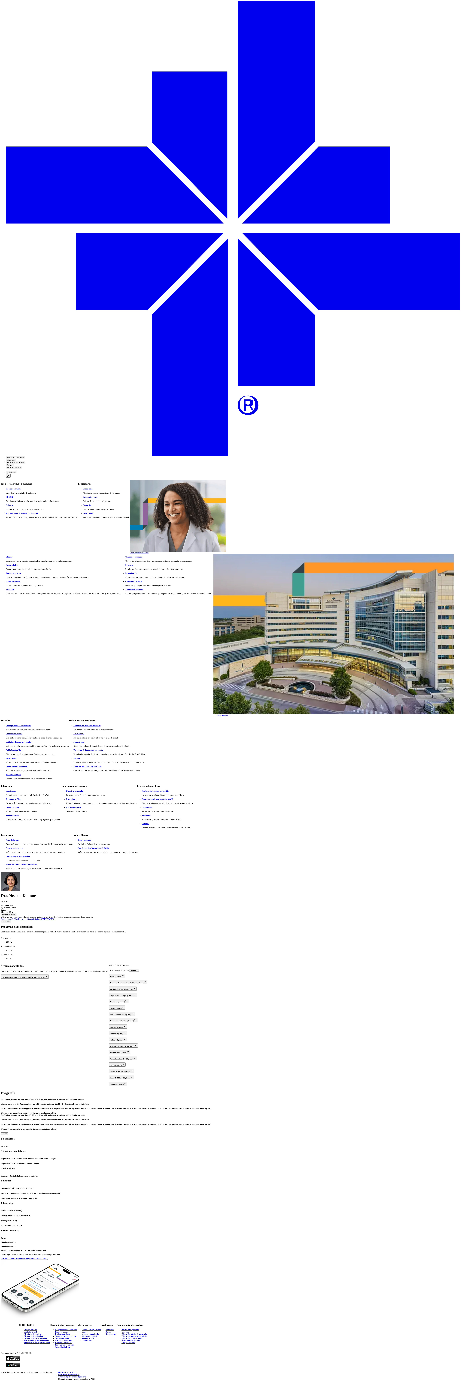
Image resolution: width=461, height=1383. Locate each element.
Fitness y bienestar (13, 581)
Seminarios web (12, 815)
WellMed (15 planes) (117, 1084)
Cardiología (87, 489)
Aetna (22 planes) (115, 976)
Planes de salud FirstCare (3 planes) (122, 1021)
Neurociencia (88, 513)
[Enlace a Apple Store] (13, 1360)
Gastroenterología (90, 497)
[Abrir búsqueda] (7, 473)
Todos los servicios (13, 775)
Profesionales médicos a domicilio (155, 791)
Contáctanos (87, 1340)
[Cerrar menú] (8, 476)
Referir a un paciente (130, 1330)
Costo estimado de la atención (18, 856)
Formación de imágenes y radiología (88, 750)
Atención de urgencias (134, 590)
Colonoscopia (78, 734)
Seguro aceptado (84, 840)
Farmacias (129, 565)
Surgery (76, 758)
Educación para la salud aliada (134, 1336)
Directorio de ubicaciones (34, 1336)
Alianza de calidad (89, 1336)
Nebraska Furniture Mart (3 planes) (122, 1046)
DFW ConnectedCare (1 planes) (120, 1014)
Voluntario (110, 1330)
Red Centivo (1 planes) (117, 1002)
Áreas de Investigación (130, 1340)
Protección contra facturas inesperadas (21, 864)
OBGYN (9, 497)
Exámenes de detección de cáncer (86, 726)
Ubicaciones (22, 919)
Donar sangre (111, 1334)
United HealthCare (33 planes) (120, 1078)
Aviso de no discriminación (68, 1375)
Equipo (3, 919)
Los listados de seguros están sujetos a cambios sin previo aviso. (23, 977)
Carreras (145, 824)
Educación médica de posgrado (134, 1334)
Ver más (4, 1134)
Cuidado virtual (30, 1332)
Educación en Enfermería (131, 1338)
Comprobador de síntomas (16, 766)
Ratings (37, 919)
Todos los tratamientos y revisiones (87, 766)
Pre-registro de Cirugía (64, 1345)
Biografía (31, 919)
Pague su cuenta (61, 1332)
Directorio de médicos (32, 1334)
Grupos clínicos (12, 565)
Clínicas (9, 557)
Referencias (146, 815)
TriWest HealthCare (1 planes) (120, 1071)
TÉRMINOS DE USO (67, 1372)
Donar (108, 1332)
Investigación (147, 807)
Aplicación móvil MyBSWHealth (37, 1343)
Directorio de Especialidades (35, 1338)
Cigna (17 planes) (115, 1008)
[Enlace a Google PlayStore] (13, 1367)
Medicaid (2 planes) (116, 1033)
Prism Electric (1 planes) (118, 1052)
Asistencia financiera (14, 848)
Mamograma (78, 742)
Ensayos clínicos (128, 1343)
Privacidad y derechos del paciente (72, 1377)
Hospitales (10, 590)
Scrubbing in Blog (13, 799)
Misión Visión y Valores (91, 1330)
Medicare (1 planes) (116, 1040)
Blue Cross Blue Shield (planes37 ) (121, 989)
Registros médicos (73, 807)
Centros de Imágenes (133, 557)
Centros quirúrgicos (133, 581)
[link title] (233, 455)
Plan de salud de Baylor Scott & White (93, 848)
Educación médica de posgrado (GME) (157, 799)
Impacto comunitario (90, 1334)
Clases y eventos (12, 807)
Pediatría (9, 505)
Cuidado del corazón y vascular (18, 742)
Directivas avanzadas (74, 791)
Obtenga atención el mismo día (18, 726)
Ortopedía (87, 505)
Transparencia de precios (65, 1336)
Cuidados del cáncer (14, 734)
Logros (84, 1332)
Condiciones (11, 791)
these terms (134, 970)
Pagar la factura (12, 840)
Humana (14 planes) (116, 1027)
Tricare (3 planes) (116, 1065)
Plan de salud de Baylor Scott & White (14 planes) (126, 983)
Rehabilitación (131, 573)
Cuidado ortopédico (14, 750)
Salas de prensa (88, 1338)
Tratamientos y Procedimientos (36, 1340)
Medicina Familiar (13, 489)
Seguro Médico (12, 919)
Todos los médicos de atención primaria (22, 513)
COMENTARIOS (47, 919)
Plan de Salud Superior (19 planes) (121, 1059)
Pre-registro (71, 799)
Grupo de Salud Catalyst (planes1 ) (121, 996)
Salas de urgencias (13, 573)
